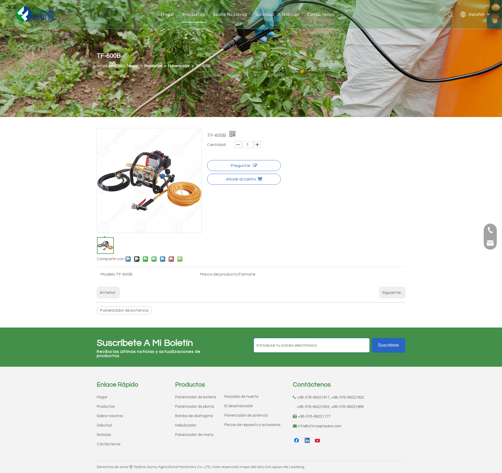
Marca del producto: (219, 274)
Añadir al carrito (241, 179)
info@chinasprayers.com (319, 426)
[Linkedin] (307, 441)
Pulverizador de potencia (124, 310)
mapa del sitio (252, 467)
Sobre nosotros (110, 416)
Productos (193, 14)
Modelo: (108, 274)
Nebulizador (185, 425)
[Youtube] (318, 441)
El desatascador (238, 406)
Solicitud (264, 14)
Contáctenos (321, 14)
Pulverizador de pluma (194, 406)
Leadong (296, 467)
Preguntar (240, 165)
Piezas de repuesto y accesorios (252, 425)
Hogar (168, 14)
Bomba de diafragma (194, 416)
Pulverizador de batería (195, 397)
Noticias (290, 14)
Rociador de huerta (241, 397)
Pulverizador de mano (194, 435)
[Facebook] (297, 441)
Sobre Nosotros (230, 14)
